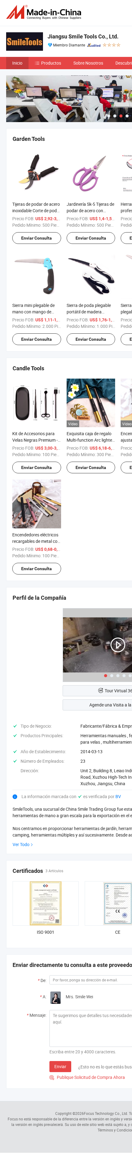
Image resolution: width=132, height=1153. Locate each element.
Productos (51, 63)
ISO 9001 (45, 932)
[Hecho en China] (44, 12)
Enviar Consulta (36, 238)
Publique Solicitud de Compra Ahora (87, 1077)
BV (118, 796)
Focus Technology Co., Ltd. (106, 1113)
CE (117, 932)
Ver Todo (21, 844)
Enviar (60, 1066)
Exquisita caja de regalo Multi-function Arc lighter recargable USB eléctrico (90, 440)
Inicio (17, 63)
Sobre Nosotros (88, 63)
